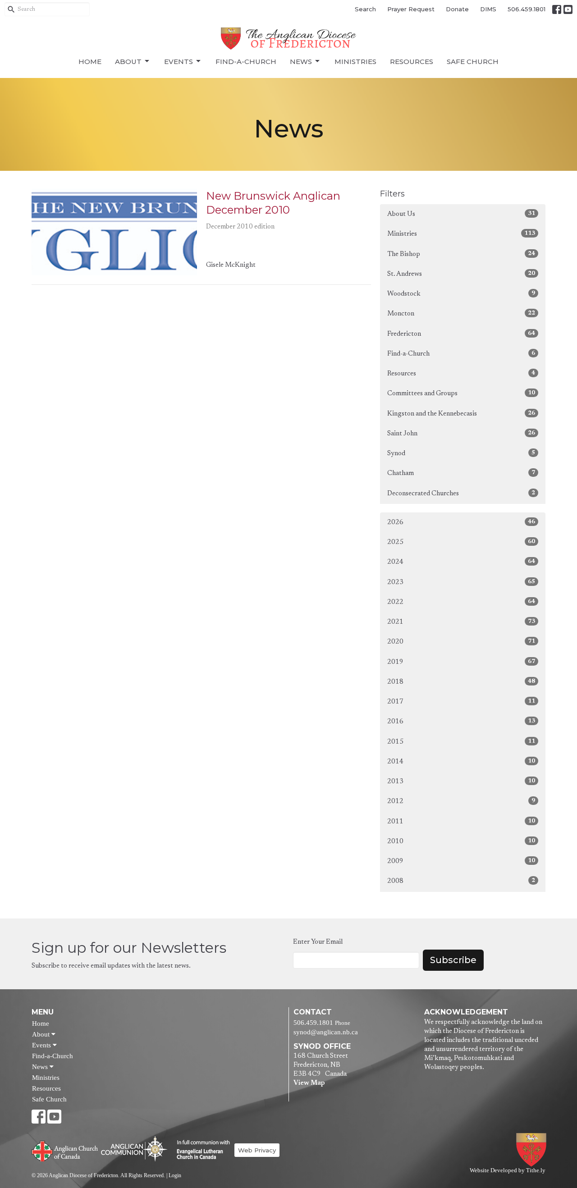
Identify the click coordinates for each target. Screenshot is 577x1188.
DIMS (488, 9)
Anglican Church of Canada (65, 1150)
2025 (461, 542)
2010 (461, 841)
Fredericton (461, 334)
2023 (461, 582)
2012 (461, 801)
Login (175, 1175)
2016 (461, 721)
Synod (461, 453)
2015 (461, 741)
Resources (411, 61)
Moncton (461, 313)
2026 (461, 522)
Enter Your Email (318, 942)
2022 (461, 602)
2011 (461, 821)
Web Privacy (257, 1150)
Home (89, 61)
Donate (457, 9)
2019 (461, 662)
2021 (461, 622)
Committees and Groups (461, 393)
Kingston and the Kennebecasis (461, 413)
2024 (461, 562)
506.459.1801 (526, 9)
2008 (461, 881)
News (301, 61)
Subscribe (453, 960)
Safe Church (473, 61)
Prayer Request (411, 9)
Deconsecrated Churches (461, 493)
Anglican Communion (134, 1148)
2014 (461, 761)
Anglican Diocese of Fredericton (533, 1150)
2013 (461, 781)
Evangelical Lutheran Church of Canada (199, 1150)
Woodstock (461, 293)
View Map (309, 1083)
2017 (461, 701)
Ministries (355, 61)
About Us (461, 214)
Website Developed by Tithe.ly (507, 1170)
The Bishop (461, 254)
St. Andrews (461, 274)
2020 (461, 641)
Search (365, 9)
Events (178, 61)
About (128, 61)
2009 (461, 861)
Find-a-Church (245, 61)
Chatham (461, 473)
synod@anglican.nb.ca (325, 1032)
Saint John (461, 433)
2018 (461, 681)
